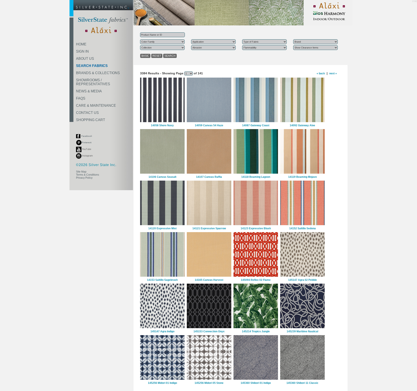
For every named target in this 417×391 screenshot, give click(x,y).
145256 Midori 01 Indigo (162, 382)
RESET (156, 55)
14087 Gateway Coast (255, 125)
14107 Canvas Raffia (209, 176)
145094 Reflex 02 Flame (256, 279)
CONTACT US (87, 113)
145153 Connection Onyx (209, 331)
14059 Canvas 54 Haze (209, 125)
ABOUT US (85, 58)
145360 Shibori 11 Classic (302, 382)
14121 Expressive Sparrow (209, 228)
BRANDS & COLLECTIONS (98, 73)
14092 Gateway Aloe (302, 125)
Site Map (81, 171)
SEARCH (169, 55)
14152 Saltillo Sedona (302, 228)
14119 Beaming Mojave (302, 176)
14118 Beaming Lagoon (255, 176)
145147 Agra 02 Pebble (302, 279)
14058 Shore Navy (162, 125)
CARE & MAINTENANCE (96, 105)
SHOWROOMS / (93, 82)
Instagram (87, 155)
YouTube (86, 149)
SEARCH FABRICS (92, 66)
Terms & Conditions (87, 174)
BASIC (145, 55)
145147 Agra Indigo (162, 331)
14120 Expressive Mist (162, 228)
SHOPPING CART (90, 120)
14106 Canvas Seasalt (162, 176)
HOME (81, 44)
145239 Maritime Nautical (302, 331)
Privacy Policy (84, 177)
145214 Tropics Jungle (256, 331)
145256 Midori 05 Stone (209, 382)
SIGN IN (82, 51)
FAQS (80, 98)
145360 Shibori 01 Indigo (256, 382)
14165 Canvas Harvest (209, 279)
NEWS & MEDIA (89, 91)
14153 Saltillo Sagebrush (162, 279)
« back (321, 73)
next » (333, 73)
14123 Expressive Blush (256, 228)
